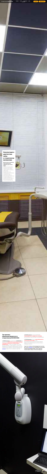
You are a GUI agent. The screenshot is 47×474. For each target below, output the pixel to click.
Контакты (23, 1)
